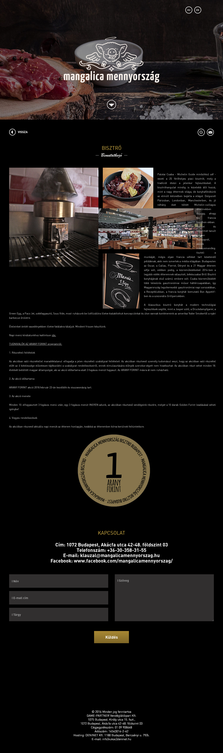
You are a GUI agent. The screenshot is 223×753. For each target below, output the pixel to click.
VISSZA (23, 132)
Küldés (111, 636)
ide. (54, 335)
